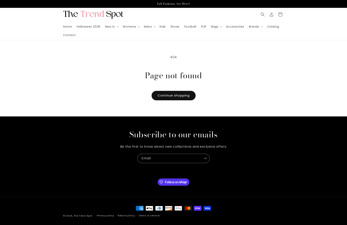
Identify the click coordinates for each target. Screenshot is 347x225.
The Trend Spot (83, 215)
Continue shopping (174, 95)
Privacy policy (105, 215)
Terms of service (149, 215)
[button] (111, 26)
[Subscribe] (205, 158)
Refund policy (126, 215)
